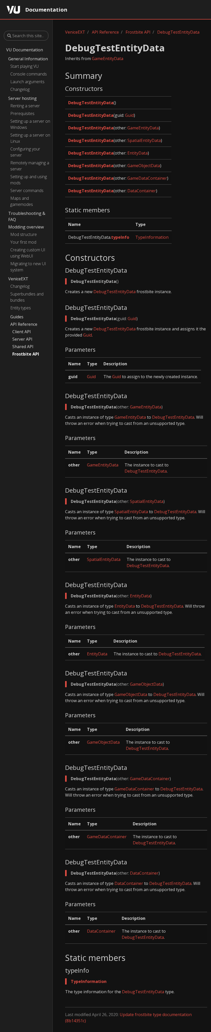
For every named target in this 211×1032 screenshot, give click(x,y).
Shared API (22, 346)
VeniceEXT (18, 279)
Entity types (20, 308)
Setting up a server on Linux (30, 138)
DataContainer (141, 191)
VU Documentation (24, 50)
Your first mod (23, 242)
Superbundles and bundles (26, 297)
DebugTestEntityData (178, 32)
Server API (22, 339)
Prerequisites (22, 113)
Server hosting (22, 98)
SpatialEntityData (144, 140)
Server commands (26, 190)
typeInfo (120, 237)
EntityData (137, 153)
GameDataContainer (147, 178)
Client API (21, 332)
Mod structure (23, 234)
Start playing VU (24, 66)
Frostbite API (25, 354)
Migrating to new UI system (28, 267)
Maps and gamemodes (21, 201)
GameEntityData (107, 58)
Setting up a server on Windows (30, 124)
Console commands (28, 74)
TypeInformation (152, 237)
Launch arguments (27, 81)
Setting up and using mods (28, 180)
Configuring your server (25, 152)
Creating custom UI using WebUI (27, 253)
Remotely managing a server (29, 166)
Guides (16, 317)
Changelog (20, 89)
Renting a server (25, 106)
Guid (129, 115)
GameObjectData (143, 165)
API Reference (23, 324)
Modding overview (26, 227)
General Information (28, 59)
